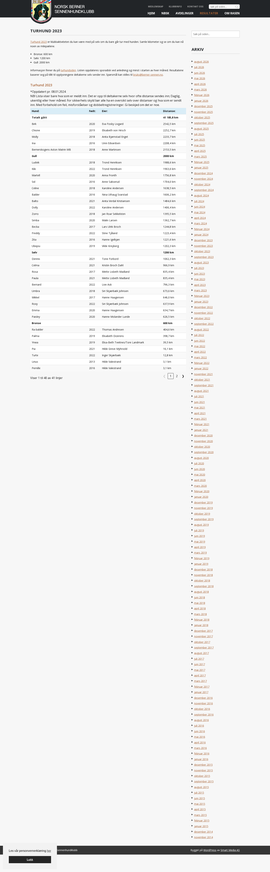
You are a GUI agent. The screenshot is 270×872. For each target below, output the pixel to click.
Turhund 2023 (38, 42)
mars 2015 (200, 815)
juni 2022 (199, 340)
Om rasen (232, 13)
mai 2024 (199, 212)
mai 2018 (199, 603)
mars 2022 (200, 357)
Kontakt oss (195, 6)
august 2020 (201, 458)
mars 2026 (200, 89)
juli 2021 (199, 396)
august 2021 (201, 391)
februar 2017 (201, 686)
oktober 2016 (202, 709)
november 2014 (203, 837)
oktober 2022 (202, 318)
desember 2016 (203, 698)
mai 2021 (199, 407)
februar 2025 (201, 162)
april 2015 (200, 809)
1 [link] (170, 376)
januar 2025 (201, 167)
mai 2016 (199, 737)
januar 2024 (201, 234)
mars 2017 (200, 681)
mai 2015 (199, 804)
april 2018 (200, 608)
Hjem (151, 13)
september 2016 (204, 714)
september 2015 (204, 781)
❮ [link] (164, 376)
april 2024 (200, 218)
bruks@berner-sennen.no (148, 74)
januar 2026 (201, 100)
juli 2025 (199, 134)
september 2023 (204, 257)
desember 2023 (203, 240)
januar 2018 (201, 625)
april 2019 (200, 547)
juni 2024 (199, 206)
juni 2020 (199, 469)
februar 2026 (201, 95)
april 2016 (200, 742)
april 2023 (200, 285)
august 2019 (201, 524)
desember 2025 (203, 106)
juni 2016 (199, 731)
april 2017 (200, 675)
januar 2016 (201, 759)
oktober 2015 (202, 776)
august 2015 (201, 787)
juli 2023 (199, 268)
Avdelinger (184, 13)
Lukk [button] (30, 859)
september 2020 (204, 452)
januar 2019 (201, 564)
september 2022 (204, 324)
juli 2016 (199, 725)
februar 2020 (201, 491)
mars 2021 (200, 418)
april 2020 (200, 480)
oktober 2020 (202, 446)
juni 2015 (199, 798)
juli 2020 (199, 463)
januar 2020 (201, 497)
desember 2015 (203, 764)
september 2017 (204, 647)
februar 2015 (201, 820)
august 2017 (201, 653)
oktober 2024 (202, 184)
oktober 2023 (202, 251)
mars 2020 (200, 486)
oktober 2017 (202, 642)
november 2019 (203, 508)
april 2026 (200, 84)
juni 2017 (199, 664)
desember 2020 (203, 435)
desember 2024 (203, 173)
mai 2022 (199, 346)
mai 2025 (199, 145)
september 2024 (204, 190)
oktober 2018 (202, 580)
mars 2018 (200, 614)
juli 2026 (199, 67)
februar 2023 (201, 296)
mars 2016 (200, 748)
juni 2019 (199, 536)
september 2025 (204, 123)
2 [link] (177, 376)
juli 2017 (199, 658)
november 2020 (203, 441)
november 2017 (203, 636)
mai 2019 (199, 541)
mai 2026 (199, 78)
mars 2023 (200, 290)
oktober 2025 (202, 117)
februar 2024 (201, 229)
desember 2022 (203, 307)
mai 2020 (199, 474)
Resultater (209, 13)
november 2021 (203, 374)
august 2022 (201, 329)
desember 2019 (203, 502)
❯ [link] (183, 376)
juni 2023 (199, 273)
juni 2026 (199, 73)
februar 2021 (201, 424)
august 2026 (201, 61)
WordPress (209, 850)
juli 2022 (199, 335)
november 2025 (203, 112)
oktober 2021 (202, 379)
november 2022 (203, 313)
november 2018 (203, 575)
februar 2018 (201, 619)
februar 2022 (201, 363)
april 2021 (200, 413)
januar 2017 (201, 692)
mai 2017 (199, 670)
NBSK (165, 13)
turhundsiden (68, 70)
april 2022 (200, 351)
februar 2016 (201, 753)
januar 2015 (201, 826)
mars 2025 (200, 156)
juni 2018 (199, 597)
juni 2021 (199, 402)
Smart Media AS (230, 850)
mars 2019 (200, 552)
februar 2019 (201, 558)
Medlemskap (155, 6)
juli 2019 (199, 530)
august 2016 (201, 720)
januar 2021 (201, 430)
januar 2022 (201, 368)
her (49, 850)
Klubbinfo (175, 6)
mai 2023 (199, 279)
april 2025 (200, 151)
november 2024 (203, 178)
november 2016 (203, 703)
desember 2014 (203, 831)
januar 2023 (201, 301)
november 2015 (203, 770)
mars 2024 (200, 223)
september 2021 (204, 385)
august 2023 (201, 262)
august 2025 (201, 128)
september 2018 (204, 586)
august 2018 (201, 591)
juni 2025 (199, 139)
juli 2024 (199, 201)
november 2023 (203, 246)
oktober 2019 (202, 513)
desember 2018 (203, 569)
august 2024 (201, 195)
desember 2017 (203, 631)
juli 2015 (199, 792)
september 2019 (204, 519)
